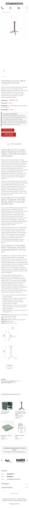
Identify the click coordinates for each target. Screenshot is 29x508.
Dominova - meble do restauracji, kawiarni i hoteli (14, 500)
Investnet (17, 503)
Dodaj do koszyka (7, 130)
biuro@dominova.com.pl (13, 479)
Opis (8, 144)
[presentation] (2, 461)
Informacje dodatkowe (16, 144)
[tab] (8, 144)
